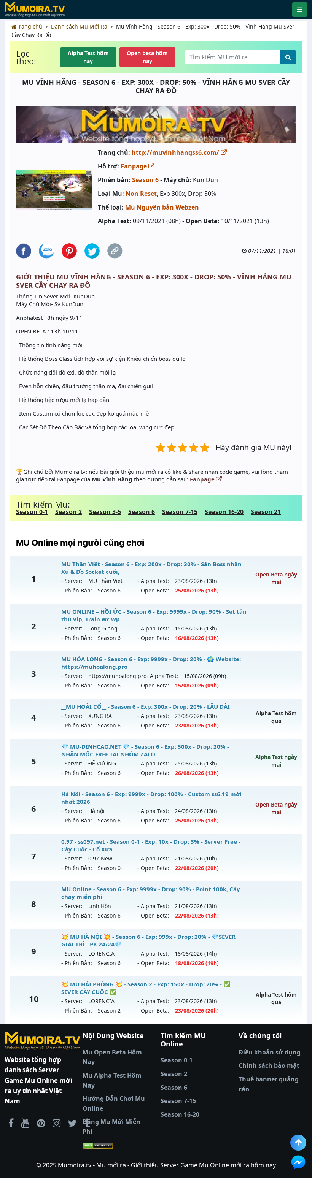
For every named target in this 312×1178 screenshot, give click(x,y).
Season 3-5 (105, 512)
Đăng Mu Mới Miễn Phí (111, 1127)
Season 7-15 (179, 512)
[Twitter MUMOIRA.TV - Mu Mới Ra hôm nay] (72, 1122)
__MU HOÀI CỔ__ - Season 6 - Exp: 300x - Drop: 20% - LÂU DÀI (145, 706)
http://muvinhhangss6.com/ (176, 152)
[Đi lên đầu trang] (298, 1143)
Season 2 (68, 512)
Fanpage (134, 166)
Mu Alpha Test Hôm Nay (112, 1080)
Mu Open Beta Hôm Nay (112, 1057)
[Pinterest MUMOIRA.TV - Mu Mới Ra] (41, 1122)
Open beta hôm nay (147, 57)
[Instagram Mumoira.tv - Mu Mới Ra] (56, 1122)
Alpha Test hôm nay (88, 57)
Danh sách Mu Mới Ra (79, 26)
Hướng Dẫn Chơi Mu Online (114, 1103)
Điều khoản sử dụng (270, 1052)
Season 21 (266, 512)
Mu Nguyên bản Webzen (162, 207)
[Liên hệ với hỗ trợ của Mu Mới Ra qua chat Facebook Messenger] (298, 1162)
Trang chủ (29, 26)
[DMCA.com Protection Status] (117, 1146)
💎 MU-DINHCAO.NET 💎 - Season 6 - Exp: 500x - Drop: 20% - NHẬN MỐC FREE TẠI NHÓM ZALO (145, 750)
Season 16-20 (224, 512)
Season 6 (145, 180)
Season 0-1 (32, 512)
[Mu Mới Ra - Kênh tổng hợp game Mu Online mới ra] (25, 1122)
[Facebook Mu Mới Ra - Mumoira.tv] (11, 1122)
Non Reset (141, 193)
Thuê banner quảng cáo (269, 1084)
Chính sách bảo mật (269, 1065)
